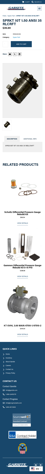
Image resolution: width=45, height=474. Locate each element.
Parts (4, 16)
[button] (39, 8)
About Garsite (10, 362)
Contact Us (9, 369)
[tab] (12, 139)
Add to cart (21, 44)
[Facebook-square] (36, 465)
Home (8, 354)
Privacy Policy (10, 373)
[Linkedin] (40, 465)
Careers (8, 365)
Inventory (9, 358)
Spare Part (11, 16)
